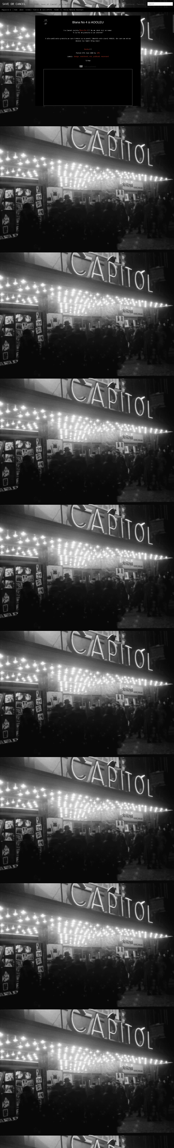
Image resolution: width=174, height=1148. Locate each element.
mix (90, 56)
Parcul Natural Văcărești (73, 10)
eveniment (84, 56)
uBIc (98, 53)
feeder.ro (58, 10)
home (15, 10)
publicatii (96, 56)
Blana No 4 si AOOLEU (88, 22)
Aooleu (86, 49)
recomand (105, 56)
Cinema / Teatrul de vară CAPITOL (39, 10)
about (21, 10)
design (76, 56)
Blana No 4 (83, 30)
